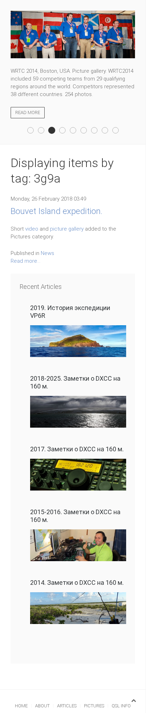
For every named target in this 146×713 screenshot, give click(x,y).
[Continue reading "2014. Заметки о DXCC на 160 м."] (78, 608)
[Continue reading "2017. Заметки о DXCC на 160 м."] (78, 474)
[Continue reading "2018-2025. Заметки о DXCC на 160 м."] (78, 411)
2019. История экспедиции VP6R (70, 311)
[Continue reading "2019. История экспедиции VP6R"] (78, 341)
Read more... (25, 261)
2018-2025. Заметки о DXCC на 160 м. (75, 382)
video (31, 229)
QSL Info (121, 705)
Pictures (94, 705)
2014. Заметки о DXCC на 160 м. (77, 582)
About (42, 705)
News (47, 253)
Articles (67, 705)
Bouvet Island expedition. (56, 211)
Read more (27, 112)
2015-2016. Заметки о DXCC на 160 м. (75, 515)
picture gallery (67, 229)
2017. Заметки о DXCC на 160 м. (77, 449)
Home (21, 705)
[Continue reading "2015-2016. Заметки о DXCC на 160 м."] (78, 545)
